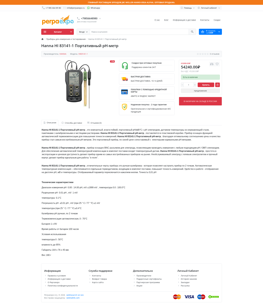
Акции (139, 285)
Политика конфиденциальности (63, 285)
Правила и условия (57, 275)
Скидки (217, 20)
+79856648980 (89, 18)
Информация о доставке (184, 20)
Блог (166, 20)
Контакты (204, 20)
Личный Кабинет (189, 275)
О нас (157, 20)
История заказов (189, 279)
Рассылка (185, 285)
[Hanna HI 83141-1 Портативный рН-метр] (78, 84)
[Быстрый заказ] (217, 85)
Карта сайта (98, 282)
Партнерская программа (148, 282)
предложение (200, 90)
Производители (143, 275)
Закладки (185, 282)
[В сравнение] (212, 64)
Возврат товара (99, 279)
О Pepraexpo (53, 282)
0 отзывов (214, 54)
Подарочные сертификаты (149, 279)
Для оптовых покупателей (86, 22)
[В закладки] (217, 64)
